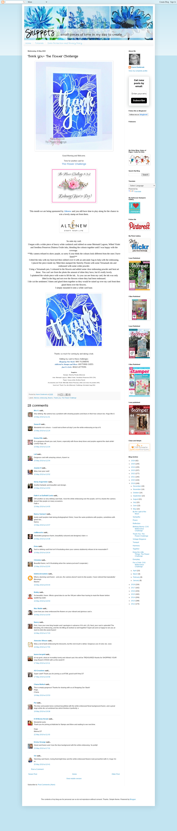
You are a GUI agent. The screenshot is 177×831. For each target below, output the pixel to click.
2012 (133, 604)
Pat (35, 703)
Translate (137, 192)
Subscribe (139, 100)
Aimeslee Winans (41, 641)
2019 (133, 483)
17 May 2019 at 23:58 (42, 677)
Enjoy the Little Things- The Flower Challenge (141, 554)
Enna (36, 546)
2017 (133, 588)
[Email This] (59, 394)
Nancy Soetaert (40, 514)
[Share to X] (64, 394)
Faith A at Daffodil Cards (43, 496)
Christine (37, 560)
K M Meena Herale (41, 719)
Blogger (133, 799)
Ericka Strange (40, 742)
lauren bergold (39, 654)
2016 (133, 591)
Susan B (37, 424)
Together (136, 549)
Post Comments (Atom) (46, 785)
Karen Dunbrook (137, 67)
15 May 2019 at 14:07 (42, 525)
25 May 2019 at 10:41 (42, 764)
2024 (133, 467)
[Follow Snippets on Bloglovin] (139, 115)
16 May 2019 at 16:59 (42, 615)
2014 (133, 597)
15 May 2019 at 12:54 (42, 461)
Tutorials (39, 43)
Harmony (136, 546)
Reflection (136, 523)
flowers (50, 398)
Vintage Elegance (139, 539)
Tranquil (136, 542)
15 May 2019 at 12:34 (42, 447)
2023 (133, 470)
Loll (35, 454)
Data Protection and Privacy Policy (65, 43)
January (136, 580)
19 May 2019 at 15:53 (42, 695)
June (135, 506)
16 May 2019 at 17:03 (42, 633)
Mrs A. (36, 411)
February (136, 577)
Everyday (136, 559)
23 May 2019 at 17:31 (42, 748)
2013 (133, 601)
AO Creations (39, 671)
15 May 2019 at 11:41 (42, 417)
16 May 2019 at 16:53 (42, 601)
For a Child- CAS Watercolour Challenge (139, 565)
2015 (133, 594)
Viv (35, 756)
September (137, 496)
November (137, 489)
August (136, 499)
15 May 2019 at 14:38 (42, 539)
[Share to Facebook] (66, 394)
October (136, 493)
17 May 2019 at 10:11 (42, 663)
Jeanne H (37, 468)
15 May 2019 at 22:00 (42, 566)
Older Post (116, 774)
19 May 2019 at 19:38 (42, 711)
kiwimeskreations (41, 574)
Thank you (57, 398)
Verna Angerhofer (41, 482)
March (135, 574)
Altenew (36, 398)
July (134, 502)
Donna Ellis (38, 438)
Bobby (36, 592)
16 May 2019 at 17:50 (42, 647)
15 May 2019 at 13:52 (42, 474)
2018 (133, 584)
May (135, 509)
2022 (133, 474)
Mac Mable (38, 608)
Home (28, 43)
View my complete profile (138, 71)
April (135, 571)
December (137, 486)
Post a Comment (37, 769)
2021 (133, 477)
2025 (133, 464)
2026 (133, 461)
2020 (133, 480)
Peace (135, 520)
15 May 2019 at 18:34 (42, 553)
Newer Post (32, 774)
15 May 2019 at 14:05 (42, 507)
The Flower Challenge (69, 398)
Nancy (36, 622)
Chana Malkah (39, 684)
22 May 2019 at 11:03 (42, 735)
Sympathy (136, 517)
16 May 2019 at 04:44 (42, 585)
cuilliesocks (38, 532)
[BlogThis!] (61, 394)
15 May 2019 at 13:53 (42, 488)
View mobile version (74, 779)
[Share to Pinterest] (69, 394)
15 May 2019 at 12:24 (42, 431)
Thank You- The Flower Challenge (140, 535)
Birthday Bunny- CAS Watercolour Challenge (141, 529)
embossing (43, 398)
